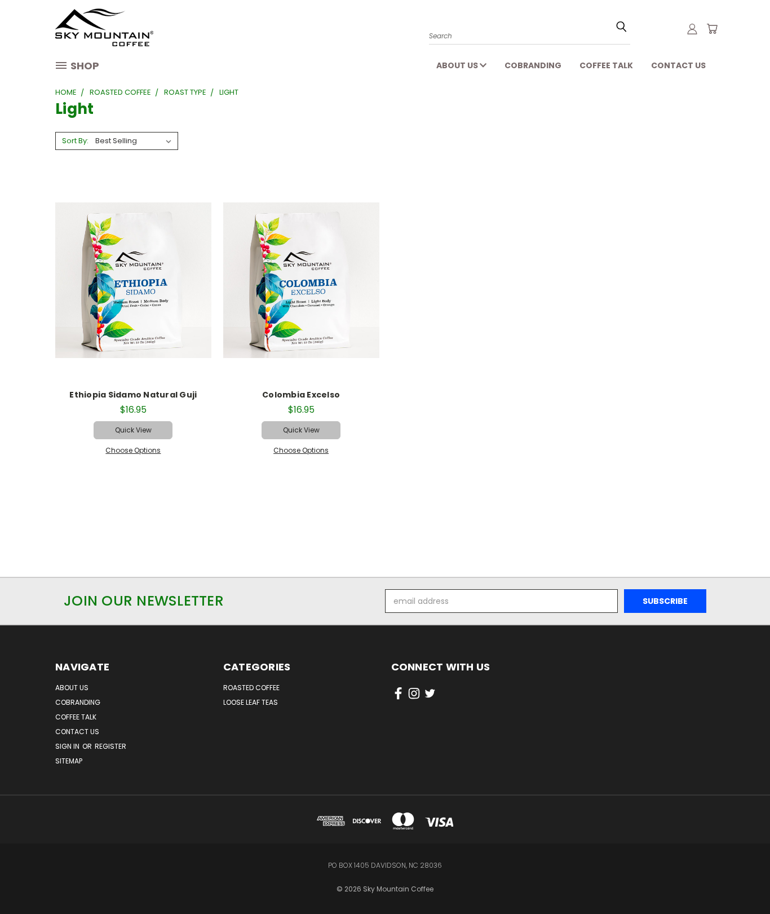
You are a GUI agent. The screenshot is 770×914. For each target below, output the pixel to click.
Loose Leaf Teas (250, 702)
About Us (458, 65)
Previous (740, 870)
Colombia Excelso (301, 394)
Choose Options (133, 450)
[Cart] (712, 28)
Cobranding (533, 65)
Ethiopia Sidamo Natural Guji (133, 394)
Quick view (133, 430)
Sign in (68, 746)
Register (110, 746)
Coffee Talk (606, 65)
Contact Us (678, 65)
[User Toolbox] (692, 28)
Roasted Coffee (251, 687)
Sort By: (75, 140)
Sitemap (68, 761)
